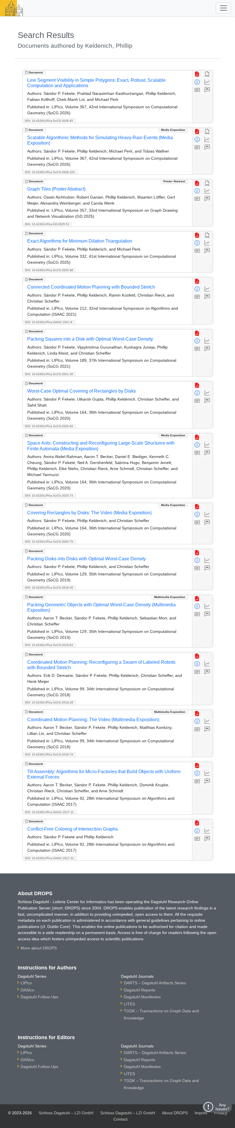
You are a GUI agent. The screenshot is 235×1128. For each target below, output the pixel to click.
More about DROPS (39, 948)
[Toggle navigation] (224, 8)
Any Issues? (223, 1107)
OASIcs (27, 990)
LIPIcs (26, 983)
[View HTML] (207, 74)
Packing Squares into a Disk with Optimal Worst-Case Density (90, 339)
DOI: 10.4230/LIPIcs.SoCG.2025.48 (49, 270)
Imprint (201, 1113)
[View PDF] (197, 74)
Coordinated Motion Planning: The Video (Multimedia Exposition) (93, 719)
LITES (129, 1004)
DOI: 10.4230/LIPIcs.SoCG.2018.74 (49, 754)
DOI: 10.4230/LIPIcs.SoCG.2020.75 (49, 541)
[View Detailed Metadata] (197, 82)
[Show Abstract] (197, 90)
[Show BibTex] (207, 90)
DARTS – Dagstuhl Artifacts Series (155, 983)
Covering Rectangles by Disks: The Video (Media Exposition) (89, 512)
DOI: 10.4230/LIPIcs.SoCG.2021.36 (49, 374)
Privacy (220, 1113)
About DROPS (175, 1113)
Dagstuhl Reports (139, 990)
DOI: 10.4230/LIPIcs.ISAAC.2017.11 (49, 812)
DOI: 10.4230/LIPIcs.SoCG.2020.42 (49, 426)
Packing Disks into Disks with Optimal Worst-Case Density (86, 558)
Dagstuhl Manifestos (142, 997)
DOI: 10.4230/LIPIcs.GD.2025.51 (47, 224)
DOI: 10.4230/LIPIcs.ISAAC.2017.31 (49, 858)
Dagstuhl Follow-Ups (39, 997)
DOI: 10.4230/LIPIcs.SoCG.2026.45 (49, 120)
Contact (120, 1119)
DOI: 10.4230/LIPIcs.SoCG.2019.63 (49, 645)
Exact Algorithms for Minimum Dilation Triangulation (79, 241)
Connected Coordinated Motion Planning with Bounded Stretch (91, 287)
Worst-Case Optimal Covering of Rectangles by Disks (81, 391)
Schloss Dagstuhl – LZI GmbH (66, 1113)
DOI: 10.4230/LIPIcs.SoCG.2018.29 (49, 702)
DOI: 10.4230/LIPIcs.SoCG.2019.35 (49, 587)
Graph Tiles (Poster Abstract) (56, 189)
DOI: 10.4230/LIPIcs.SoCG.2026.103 (50, 172)
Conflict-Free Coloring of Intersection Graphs (72, 829)
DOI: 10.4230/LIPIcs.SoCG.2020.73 (49, 495)
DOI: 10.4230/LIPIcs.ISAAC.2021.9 (48, 322)
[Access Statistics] (207, 82)
